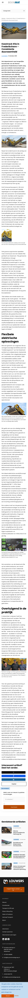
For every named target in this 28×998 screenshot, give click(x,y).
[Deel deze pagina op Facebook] (14, 776)
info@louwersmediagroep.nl (12, 957)
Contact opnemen (7, 932)
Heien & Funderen (7, 914)
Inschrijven (14, 807)
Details (16, 995)
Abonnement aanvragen (9, 935)
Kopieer (14, 784)
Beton (4, 920)
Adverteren (5, 929)
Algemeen (5, 56)
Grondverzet (5, 905)
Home (3, 18)
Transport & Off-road (8, 908)
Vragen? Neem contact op (13, 889)
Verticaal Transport (7, 917)
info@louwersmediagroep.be (12, 977)
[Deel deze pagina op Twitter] (14, 772)
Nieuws (4, 902)
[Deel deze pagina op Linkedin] (14, 779)
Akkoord (8, 995)
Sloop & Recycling (7, 911)
